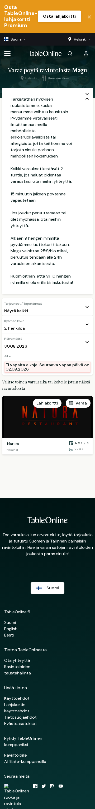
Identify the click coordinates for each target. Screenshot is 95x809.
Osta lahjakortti (59, 16)
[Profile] (86, 53)
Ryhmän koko (14, 321)
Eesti (9, 635)
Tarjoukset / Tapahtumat (23, 304)
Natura (13, 444)
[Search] (70, 53)
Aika (7, 356)
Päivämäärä (13, 339)
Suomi (10, 622)
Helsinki (12, 450)
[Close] (89, 16)
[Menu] (7, 53)
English (10, 629)
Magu (79, 70)
